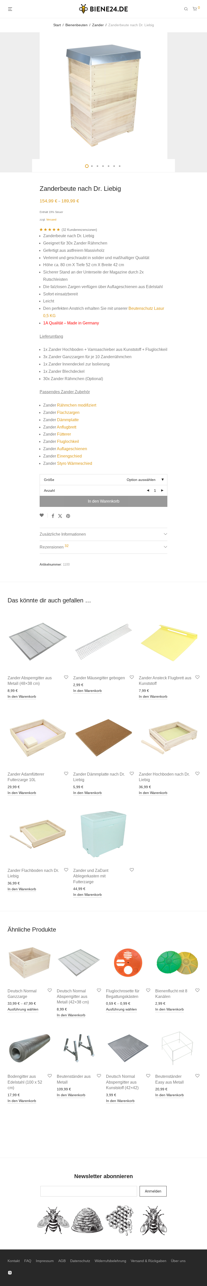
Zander (98, 25)
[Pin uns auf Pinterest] (68, 516)
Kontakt (14, 1261)
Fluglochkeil (68, 441)
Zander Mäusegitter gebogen (99, 678)
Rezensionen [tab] (54, 546)
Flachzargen (68, 412)
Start (57, 25)
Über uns (178, 1261)
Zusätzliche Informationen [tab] (63, 534)
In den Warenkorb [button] (22, 696)
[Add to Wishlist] (44, 515)
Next (198, 96)
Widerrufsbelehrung (110, 1261)
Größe (49, 480)
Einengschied (69, 456)
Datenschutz (80, 1261)
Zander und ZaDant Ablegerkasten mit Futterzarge (90, 876)
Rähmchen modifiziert (76, 405)
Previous (8, 96)
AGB (62, 1261)
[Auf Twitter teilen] (60, 516)
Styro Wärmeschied (74, 463)
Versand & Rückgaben (148, 1261)
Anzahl (49, 490)
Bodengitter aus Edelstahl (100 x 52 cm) (25, 1082)
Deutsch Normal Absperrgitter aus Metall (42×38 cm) (73, 996)
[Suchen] (188, 9)
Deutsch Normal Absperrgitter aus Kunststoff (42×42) (122, 1082)
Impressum (45, 1261)
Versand (51, 219)
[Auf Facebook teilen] (52, 516)
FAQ (27, 1261)
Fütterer (64, 434)
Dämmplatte (68, 420)
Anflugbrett (66, 427)
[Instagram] (10, 1272)
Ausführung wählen (23, 1009)
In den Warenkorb (103, 501)
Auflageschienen (72, 449)
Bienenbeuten (76, 25)
